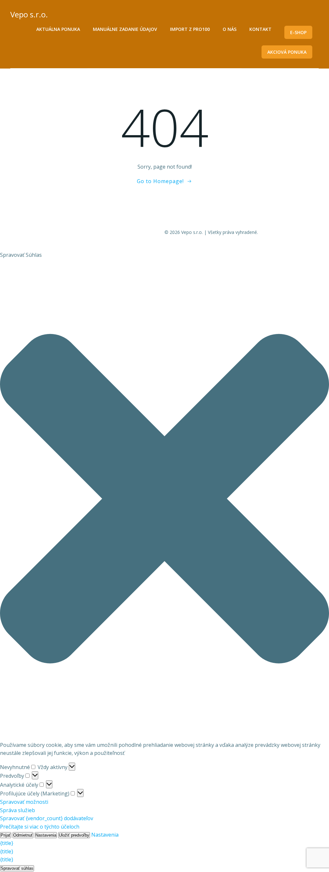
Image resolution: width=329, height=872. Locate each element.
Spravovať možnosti (24, 801)
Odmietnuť (23, 835)
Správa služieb (17, 810)
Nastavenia (45, 835)
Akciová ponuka (287, 52)
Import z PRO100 (190, 29)
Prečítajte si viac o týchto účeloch (39, 826)
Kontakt (260, 29)
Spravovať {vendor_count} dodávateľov (46, 818)
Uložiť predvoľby (74, 835)
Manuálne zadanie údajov (125, 29)
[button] (164, 500)
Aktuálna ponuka (58, 29)
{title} (6, 843)
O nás (229, 29)
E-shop (298, 32)
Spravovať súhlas (17, 868)
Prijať (6, 835)
